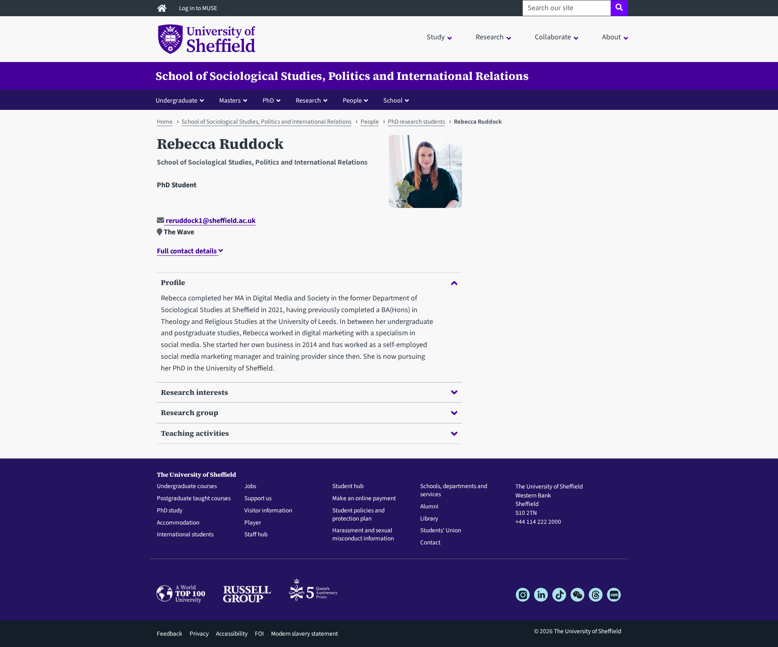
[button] (181, 100)
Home (165, 121)
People (370, 121)
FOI (259, 633)
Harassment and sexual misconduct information (363, 535)
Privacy (199, 633)
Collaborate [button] (553, 37)
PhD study (169, 511)
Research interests (194, 392)
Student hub (347, 486)
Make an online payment (364, 499)
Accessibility (232, 633)
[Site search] (619, 8)
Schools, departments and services (453, 490)
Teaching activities (195, 433)
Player (252, 523)
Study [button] (436, 37)
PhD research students (416, 121)
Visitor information (268, 511)
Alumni (429, 507)
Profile (173, 282)
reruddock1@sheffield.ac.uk (210, 221)
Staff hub (255, 535)
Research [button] (490, 37)
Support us (257, 499)
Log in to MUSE (198, 8)
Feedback (169, 633)
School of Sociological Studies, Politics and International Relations (342, 76)
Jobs (250, 486)
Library (429, 519)
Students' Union (440, 531)
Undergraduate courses (187, 486)
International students (185, 535)
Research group (189, 412)
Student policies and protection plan (358, 515)
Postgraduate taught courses (194, 499)
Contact (430, 543)
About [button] (611, 37)
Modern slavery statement (304, 633)
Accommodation (178, 523)
